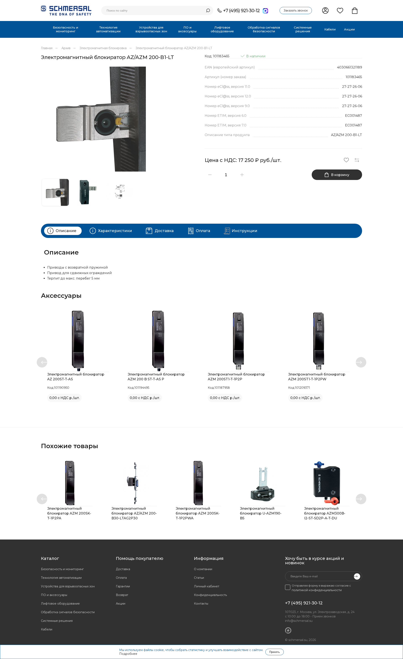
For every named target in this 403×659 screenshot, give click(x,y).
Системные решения (57, 621)
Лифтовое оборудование (60, 603)
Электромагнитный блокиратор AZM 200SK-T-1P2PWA (198, 513)
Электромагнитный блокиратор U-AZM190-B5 (260, 513)
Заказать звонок (296, 10)
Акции (120, 603)
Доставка (164, 230)
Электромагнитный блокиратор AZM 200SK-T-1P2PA (69, 513)
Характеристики (115, 230)
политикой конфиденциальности (317, 590)
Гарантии (123, 586)
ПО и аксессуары (54, 595)
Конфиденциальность (210, 595)
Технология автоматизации (61, 578)
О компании (203, 569)
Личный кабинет (206, 586)
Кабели (46, 629)
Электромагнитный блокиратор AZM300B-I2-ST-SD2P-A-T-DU (324, 513)
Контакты (201, 603)
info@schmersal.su (299, 621)
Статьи (199, 578)
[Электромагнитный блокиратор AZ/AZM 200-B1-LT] (119, 119)
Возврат (122, 595)
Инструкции (244, 230)
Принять (274, 652)
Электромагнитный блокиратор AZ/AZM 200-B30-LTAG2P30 (134, 513)
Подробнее (128, 654)
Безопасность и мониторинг (62, 569)
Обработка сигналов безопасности (68, 612)
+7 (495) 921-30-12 (241, 10)
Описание (66, 230)
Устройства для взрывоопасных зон (68, 586)
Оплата (203, 230)
